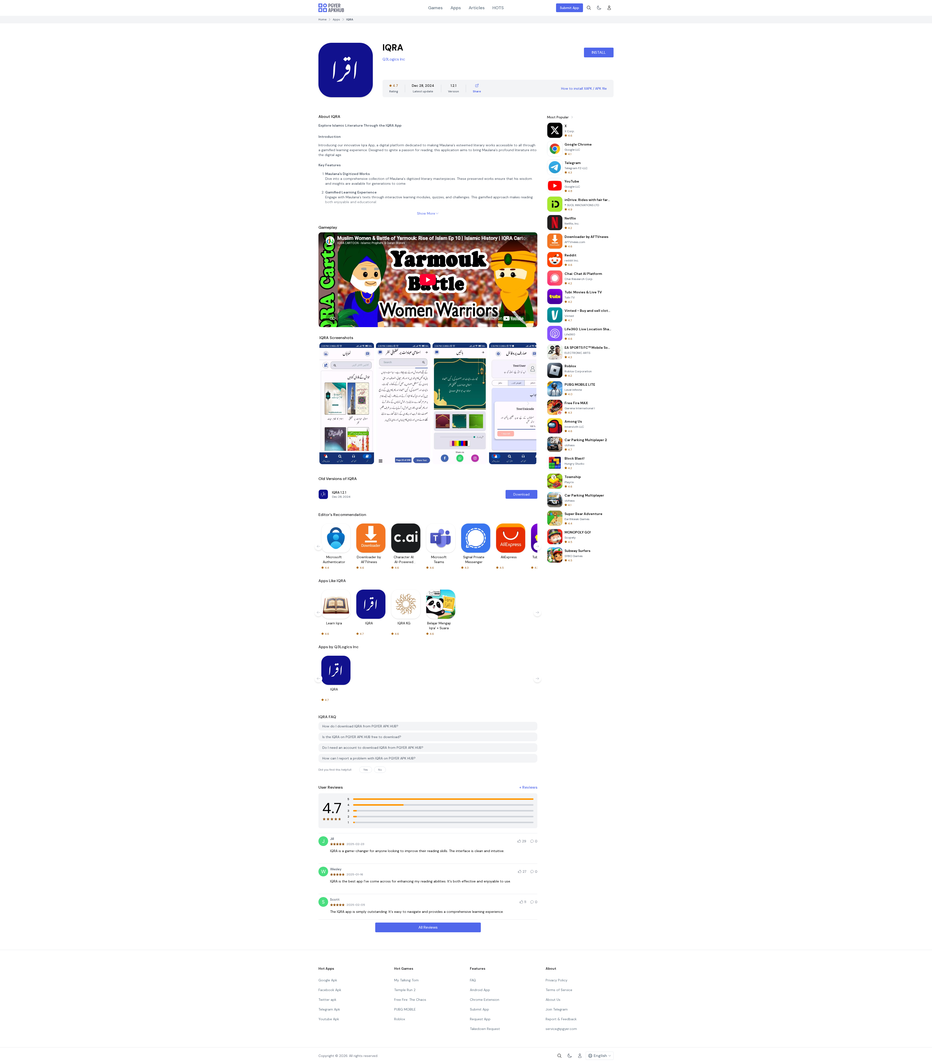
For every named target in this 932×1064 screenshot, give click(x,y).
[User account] (609, 7)
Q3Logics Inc (394, 59)
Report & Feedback (561, 1019)
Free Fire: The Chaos (410, 999)
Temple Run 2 (405, 990)
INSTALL (599, 52)
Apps (455, 8)
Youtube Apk (328, 1019)
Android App (480, 990)
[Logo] (331, 8)
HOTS (498, 8)
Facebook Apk (329, 990)
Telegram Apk (329, 1009)
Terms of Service (559, 990)
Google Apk (327, 980)
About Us (553, 999)
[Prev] (327, 403)
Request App (480, 1019)
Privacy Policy (556, 980)
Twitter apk (327, 999)
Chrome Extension (484, 999)
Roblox (399, 1019)
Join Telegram (557, 1009)
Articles (477, 8)
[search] (588, 7)
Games (435, 8)
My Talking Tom (406, 980)
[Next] (528, 403)
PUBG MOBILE (405, 1009)
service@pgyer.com (561, 1029)
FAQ (473, 980)
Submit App (569, 8)
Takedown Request (485, 1029)
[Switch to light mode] (599, 7)
